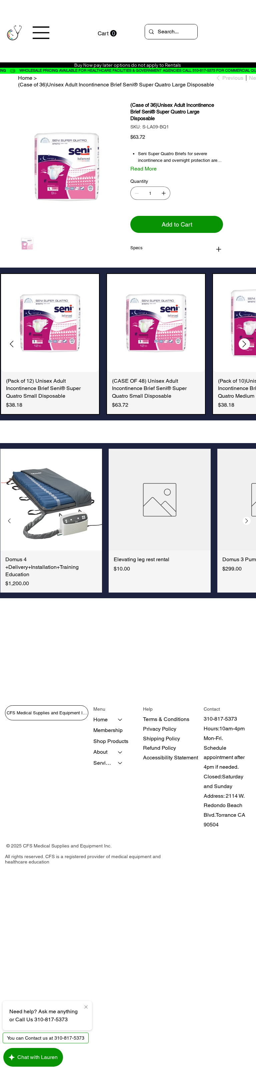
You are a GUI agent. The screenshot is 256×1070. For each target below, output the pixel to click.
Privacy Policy (159, 729)
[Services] (120, 763)
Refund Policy (159, 748)
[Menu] (41, 32)
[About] (120, 752)
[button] (107, 33)
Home (100, 719)
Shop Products (110, 741)
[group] (128, 344)
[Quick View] (50, 323)
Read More (143, 168)
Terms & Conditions (166, 719)
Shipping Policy (161, 738)
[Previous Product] (11, 344)
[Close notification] (86, 1007)
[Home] (120, 719)
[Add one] (163, 193)
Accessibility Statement (170, 757)
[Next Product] (244, 344)
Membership (108, 730)
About (100, 752)
